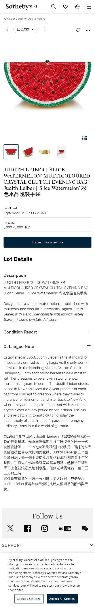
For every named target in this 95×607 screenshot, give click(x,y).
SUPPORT (12, 545)
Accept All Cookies (62, 599)
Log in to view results (47, 242)
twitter (10, 528)
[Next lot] (45, 29)
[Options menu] (88, 30)
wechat (85, 528)
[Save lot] (78, 30)
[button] (47, 84)
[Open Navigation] (89, 6)
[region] (47, 580)
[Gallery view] (84, 138)
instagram (44, 528)
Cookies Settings (29, 599)
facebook (27, 528)
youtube (65, 528)
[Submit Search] (53, 6)
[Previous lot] (7, 29)
